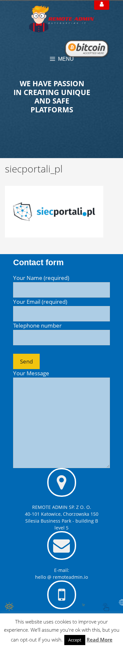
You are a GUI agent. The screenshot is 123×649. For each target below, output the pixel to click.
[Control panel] (101, 5)
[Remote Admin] (61, 18)
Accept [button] (74, 640)
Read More (100, 639)
